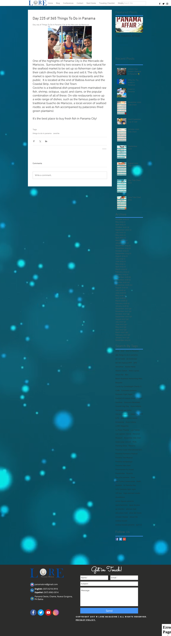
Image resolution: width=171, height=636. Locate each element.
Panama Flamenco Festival (126, 454)
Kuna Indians (131, 422)
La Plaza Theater (122, 430)
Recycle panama (122, 477)
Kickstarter (119, 422)
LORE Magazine (121, 426)
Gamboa (118, 402)
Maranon (136, 434)
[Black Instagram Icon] (167, 4)
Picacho (129, 473)
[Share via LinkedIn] (46, 141)
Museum (118, 438)
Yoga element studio (131, 493)
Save (133, 477)
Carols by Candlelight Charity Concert (129, 386)
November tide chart (132, 438)
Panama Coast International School (129, 450)
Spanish (118, 485)
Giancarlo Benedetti (132, 402)
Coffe (117, 390)
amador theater (121, 517)
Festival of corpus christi (125, 398)
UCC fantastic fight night (125, 489)
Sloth (138, 481)
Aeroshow (119, 367)
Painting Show (121, 446)
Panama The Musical (124, 458)
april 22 (139, 525)
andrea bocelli (121, 521)
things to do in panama (42, 133)
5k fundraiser (131, 359)
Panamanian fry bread (124, 469)
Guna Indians (136, 406)
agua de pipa (134, 505)
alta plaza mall (121, 513)
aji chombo (119, 509)
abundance (120, 497)
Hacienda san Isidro (123, 410)
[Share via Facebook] (34, 141)
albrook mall (131, 509)
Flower (139, 398)
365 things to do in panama (126, 355)
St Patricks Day (129, 485)
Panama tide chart (123, 465)
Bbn (126, 375)
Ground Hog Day (122, 406)
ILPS (117, 418)
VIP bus (118, 493)
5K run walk (120, 359)
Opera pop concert (123, 442)
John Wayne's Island (129, 418)
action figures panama (124, 501)
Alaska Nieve (130, 367)
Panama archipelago (123, 462)
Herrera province (122, 414)
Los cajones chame (123, 434)
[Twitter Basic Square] (120, 539)
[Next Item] (139, 25)
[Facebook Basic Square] (116, 539)
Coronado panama (128, 390)
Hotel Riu (134, 414)
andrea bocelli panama (124, 525)
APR (135, 363)
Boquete (118, 383)
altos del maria (135, 513)
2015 (117, 351)
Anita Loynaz (134, 371)
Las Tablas (135, 430)
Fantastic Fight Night (123, 394)
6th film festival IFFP (123, 363)
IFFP (141, 414)
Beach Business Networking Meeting (129, 379)
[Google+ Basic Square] (124, 539)
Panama (132, 446)
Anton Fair (119, 375)
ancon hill (134, 517)
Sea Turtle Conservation (125, 481)
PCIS (134, 442)
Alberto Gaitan (121, 371)
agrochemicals (121, 505)
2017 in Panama (132, 351)
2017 (122, 351)
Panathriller (120, 473)
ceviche (56, 133)
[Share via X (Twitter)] (40, 141)
